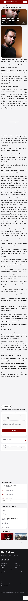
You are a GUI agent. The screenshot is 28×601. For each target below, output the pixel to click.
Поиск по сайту (18, 583)
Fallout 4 (16, 567)
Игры (4, 15)
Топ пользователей (5, 583)
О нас (16, 578)
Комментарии (4, 581)
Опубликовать (14, 430)
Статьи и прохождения (6, 569)
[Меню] (2, 2)
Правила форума (5, 585)
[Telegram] (5, 560)
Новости (3, 565)
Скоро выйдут (5, 531)
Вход (25, 1)
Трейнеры (3, 571)
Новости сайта (18, 580)
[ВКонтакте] (2, 560)
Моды (2, 567)
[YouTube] (8, 560)
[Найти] (21, 2)
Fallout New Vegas (19, 571)
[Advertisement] (14, 391)
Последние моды (6, 482)
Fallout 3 (16, 572)
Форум (2, 578)
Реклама (16, 581)
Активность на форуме (8, 506)
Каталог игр (17, 565)
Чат (2, 580)
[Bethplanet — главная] (10, 2)
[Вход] (8, 418)
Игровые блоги (4, 572)
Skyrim (16, 569)
